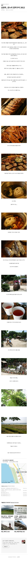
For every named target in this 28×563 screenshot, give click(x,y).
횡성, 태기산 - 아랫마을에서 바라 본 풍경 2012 (9, 488)
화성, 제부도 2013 (4, 492)
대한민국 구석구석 (4, 486)
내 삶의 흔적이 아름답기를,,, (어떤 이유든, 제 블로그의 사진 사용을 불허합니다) (11, 543)
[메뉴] (2, 5)
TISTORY (14, 557)
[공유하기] (5, 481)
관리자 (18, 557)
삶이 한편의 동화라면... (9, 541)
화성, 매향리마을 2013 (5, 494)
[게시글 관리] (7, 481)
